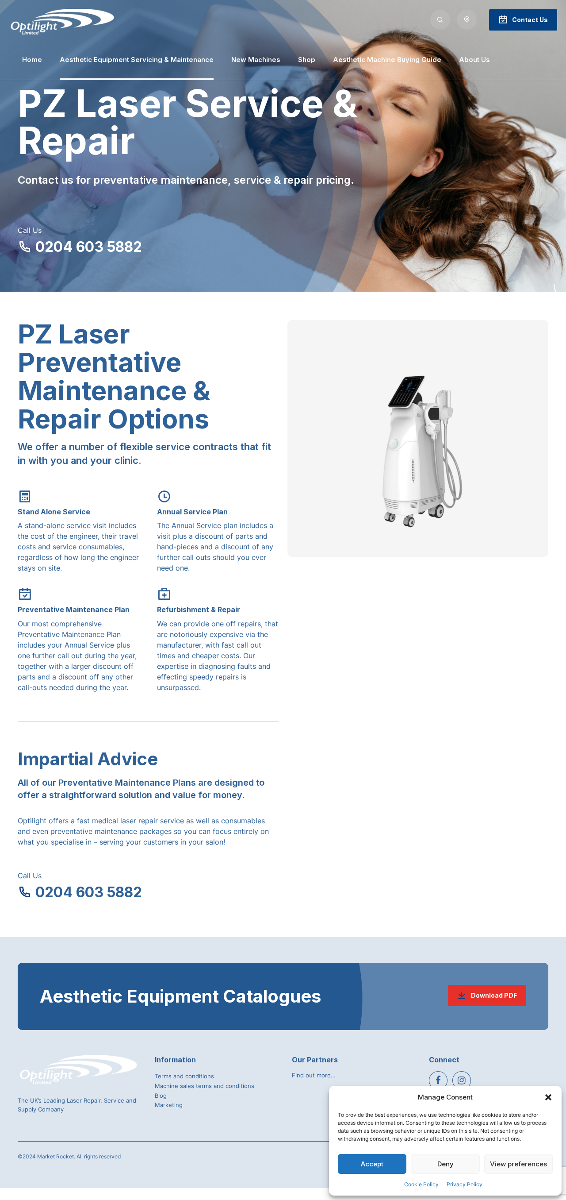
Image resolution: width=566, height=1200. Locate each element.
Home (32, 59)
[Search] (440, 20)
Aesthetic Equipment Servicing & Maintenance (137, 59)
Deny (445, 1164)
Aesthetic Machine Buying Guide (387, 59)
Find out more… (314, 1075)
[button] (548, 1097)
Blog (161, 1095)
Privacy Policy (464, 1184)
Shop (306, 59)
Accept (372, 1164)
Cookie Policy (421, 1184)
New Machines (255, 59)
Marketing (169, 1104)
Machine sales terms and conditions (204, 1085)
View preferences (518, 1164)
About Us (474, 59)
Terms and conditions (184, 1076)
